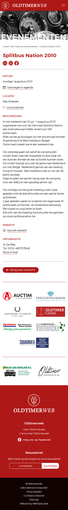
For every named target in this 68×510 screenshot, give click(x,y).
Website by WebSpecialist (34, 503)
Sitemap (34, 499)
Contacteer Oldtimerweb (34, 433)
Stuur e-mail (10, 252)
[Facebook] (16, 63)
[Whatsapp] (11, 63)
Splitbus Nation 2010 (50, 46)
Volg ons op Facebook (36, 439)
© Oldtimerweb (34, 483)
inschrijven (50, 465)
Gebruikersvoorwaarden (34, 487)
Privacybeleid (34, 491)
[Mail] (5, 63)
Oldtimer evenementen (26, 46)
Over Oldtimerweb (34, 429)
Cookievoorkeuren (34, 495)
